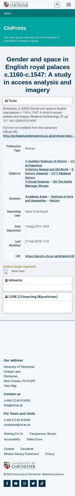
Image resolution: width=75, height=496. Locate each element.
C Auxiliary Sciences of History (46, 161)
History (55, 200)
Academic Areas (36, 196)
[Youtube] (15, 483)
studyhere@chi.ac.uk (17, 425)
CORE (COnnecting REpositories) (33, 297)
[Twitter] (33, 483)
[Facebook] (7, 483)
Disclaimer (27, 449)
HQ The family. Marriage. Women (48, 183)
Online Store (34, 439)
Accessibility (12, 439)
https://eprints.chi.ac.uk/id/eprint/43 (49, 256)
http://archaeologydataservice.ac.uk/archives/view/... (38, 136)
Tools (12, 101)
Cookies (9, 449)
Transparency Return (42, 433)
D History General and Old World (46, 169)
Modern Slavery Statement (21, 454)
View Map (10, 386)
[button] (5, 271)
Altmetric (15, 280)
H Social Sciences (37, 181)
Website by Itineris (53, 474)
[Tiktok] (42, 483)
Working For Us (13, 433)
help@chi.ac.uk (13, 405)
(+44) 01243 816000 (17, 400)
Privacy (50, 454)
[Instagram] (24, 483)
